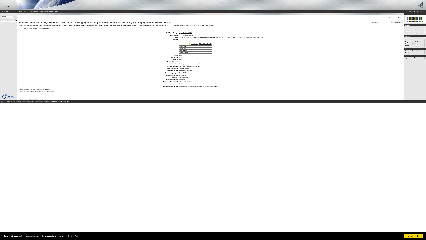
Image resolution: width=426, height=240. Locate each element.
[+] (421, 14)
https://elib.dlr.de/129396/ (185, 33)
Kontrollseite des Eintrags (43, 89)
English (57, 11)
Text (419, 14)
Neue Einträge (409, 27)
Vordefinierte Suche (410, 44)
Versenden (392, 17)
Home (20, 11)
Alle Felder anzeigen (49, 91)
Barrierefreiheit (44, 11)
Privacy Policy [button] (73, 236)
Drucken (400, 17)
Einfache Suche (409, 38)
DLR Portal (5, 11)
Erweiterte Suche (410, 40)
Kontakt (51, 11)
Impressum (27, 11)
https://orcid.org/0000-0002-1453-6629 (201, 44)
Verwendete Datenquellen (412, 51)
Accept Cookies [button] (414, 236)
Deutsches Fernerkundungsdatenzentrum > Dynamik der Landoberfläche (199, 86)
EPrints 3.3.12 (39, 99)
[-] (417, 14)
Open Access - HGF (410, 58)
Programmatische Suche (412, 42)
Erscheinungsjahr (410, 31)
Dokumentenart (409, 29)
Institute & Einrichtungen (411, 33)
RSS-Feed (408, 46)
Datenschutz (34, 11)
